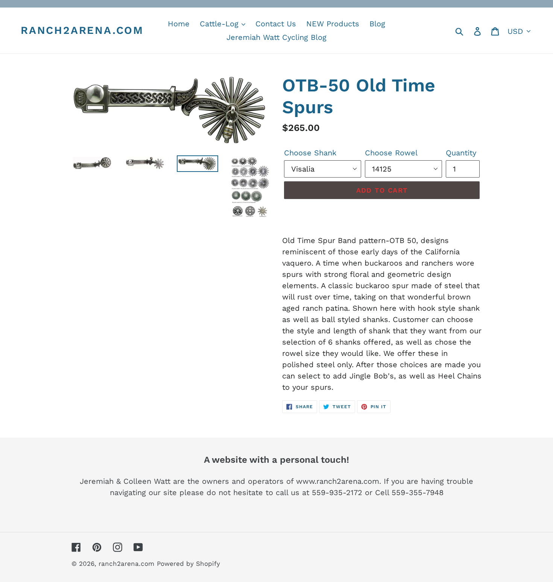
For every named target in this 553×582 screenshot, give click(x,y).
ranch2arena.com (82, 30)
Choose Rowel (391, 152)
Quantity (461, 152)
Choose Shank (310, 152)
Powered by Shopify (188, 563)
